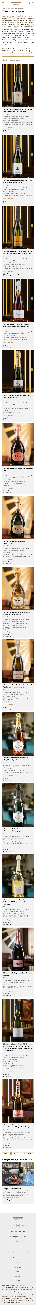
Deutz (8, 913)
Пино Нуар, (15, 122)
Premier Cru (12, 1061)
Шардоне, (15, 193)
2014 (16, 1067)
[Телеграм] (13, 1225)
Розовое (8, 332)
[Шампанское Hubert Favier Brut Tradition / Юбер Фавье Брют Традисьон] (18, 805)
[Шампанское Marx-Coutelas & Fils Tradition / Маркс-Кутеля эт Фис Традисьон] (18, 85)
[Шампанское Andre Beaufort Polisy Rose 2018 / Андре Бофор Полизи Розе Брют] (18, 300)
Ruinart (9, 479)
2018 (6, 339)
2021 (16, 410)
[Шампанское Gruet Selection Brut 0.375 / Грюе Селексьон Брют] (18, 371)
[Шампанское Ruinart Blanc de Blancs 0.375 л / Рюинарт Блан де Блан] (18, 588)
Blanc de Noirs (19, 266)
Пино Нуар (21, 193)
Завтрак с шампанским (12, 1189)
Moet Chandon (11, 1136)
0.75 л (9, 124)
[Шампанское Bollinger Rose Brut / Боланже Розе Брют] (18, 949)
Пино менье (22, 264)
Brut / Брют (26, 116)
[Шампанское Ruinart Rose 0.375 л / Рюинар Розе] (18, 444)
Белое (8, 116)
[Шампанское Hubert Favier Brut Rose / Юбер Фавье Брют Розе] (18, 734)
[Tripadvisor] (22, 1225)
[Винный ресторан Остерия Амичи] (16, 3)
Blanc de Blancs (20, 625)
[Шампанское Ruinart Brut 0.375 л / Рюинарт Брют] (18, 517)
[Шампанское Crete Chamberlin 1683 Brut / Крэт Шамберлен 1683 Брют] (18, 156)
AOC (23, 124)
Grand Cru (21, 913)
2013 (6, 917)
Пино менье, (22, 122)
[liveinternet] (3, 1306)
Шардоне (28, 122)
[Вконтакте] (18, 1225)
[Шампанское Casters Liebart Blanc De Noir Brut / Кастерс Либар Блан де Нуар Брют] (18, 227)
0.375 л (9, 410)
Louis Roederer (11, 696)
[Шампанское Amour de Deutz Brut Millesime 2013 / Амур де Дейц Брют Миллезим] (18, 876)
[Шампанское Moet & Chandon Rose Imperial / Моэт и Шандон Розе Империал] (18, 1101)
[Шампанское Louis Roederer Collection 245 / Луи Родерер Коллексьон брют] (18, 661)
